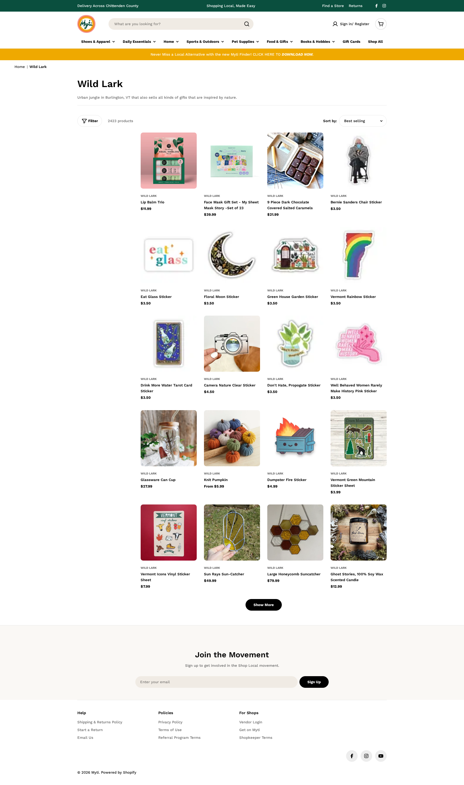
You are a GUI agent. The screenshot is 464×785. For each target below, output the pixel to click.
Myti (95, 772)
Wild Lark (149, 196)
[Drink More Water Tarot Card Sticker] (169, 344)
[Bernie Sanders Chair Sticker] (359, 161)
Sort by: (330, 121)
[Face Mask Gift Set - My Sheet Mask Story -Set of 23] (232, 161)
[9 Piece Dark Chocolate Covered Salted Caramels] (295, 161)
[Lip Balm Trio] (169, 161)
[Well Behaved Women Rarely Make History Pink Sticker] (359, 344)
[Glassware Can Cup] (169, 438)
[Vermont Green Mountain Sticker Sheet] (359, 438)
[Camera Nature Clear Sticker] (232, 344)
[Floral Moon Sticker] (232, 255)
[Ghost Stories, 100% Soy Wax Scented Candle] (359, 532)
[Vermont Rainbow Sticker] (359, 255)
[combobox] (181, 24)
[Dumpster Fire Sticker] (295, 438)
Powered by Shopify (118, 772)
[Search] (247, 24)
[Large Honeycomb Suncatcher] (295, 532)
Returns (355, 6)
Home (19, 67)
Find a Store (333, 6)
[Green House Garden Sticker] (295, 255)
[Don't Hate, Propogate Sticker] (295, 344)
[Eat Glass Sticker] (169, 255)
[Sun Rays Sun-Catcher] (232, 532)
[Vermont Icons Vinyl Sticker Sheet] (169, 532)
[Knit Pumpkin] (232, 438)
